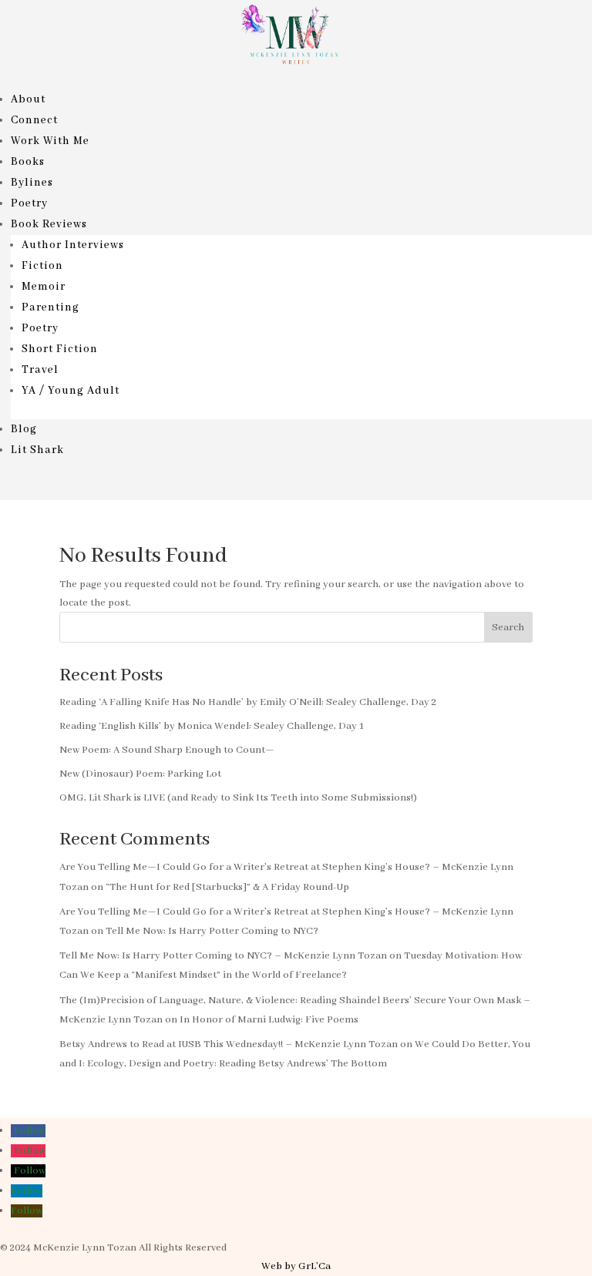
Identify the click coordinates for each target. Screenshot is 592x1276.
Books (28, 162)
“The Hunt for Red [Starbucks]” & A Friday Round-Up (227, 887)
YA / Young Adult (70, 391)
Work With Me (50, 141)
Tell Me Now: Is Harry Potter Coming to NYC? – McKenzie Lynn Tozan (223, 955)
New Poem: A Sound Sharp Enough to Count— (166, 750)
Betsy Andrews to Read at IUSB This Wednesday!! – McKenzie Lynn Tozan (228, 1044)
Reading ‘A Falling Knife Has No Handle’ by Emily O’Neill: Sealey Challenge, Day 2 (247, 702)
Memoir (44, 287)
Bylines (32, 183)
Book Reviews (49, 224)
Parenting (50, 307)
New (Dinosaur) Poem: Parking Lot (140, 774)
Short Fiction (60, 349)
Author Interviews (73, 245)
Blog (24, 429)
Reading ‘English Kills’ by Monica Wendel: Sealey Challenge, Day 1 (211, 726)
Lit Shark (37, 450)
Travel (40, 370)
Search (508, 627)
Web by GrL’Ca (296, 1266)
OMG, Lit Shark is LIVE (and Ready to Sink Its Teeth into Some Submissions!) (238, 797)
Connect (34, 120)
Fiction (42, 266)
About (28, 99)
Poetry (29, 203)
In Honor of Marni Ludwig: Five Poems (269, 1019)
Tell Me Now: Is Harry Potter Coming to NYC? (212, 931)
